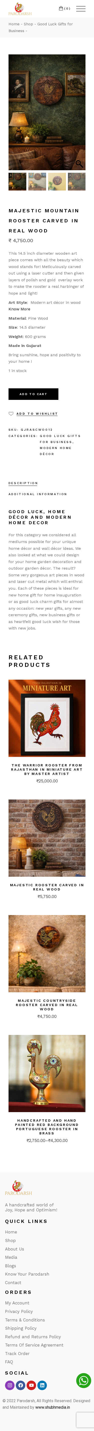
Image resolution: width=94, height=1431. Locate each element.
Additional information (38, 494)
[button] (79, 115)
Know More (19, 309)
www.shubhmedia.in (52, 1407)
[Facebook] (20, 1385)
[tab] (23, 483)
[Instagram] (10, 1385)
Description (23, 483)
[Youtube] (31, 1385)
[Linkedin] (42, 1385)
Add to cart (33, 394)
